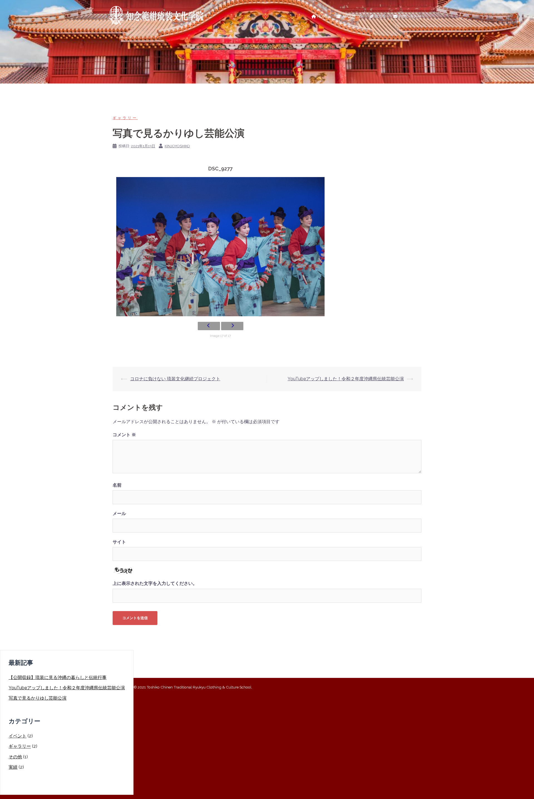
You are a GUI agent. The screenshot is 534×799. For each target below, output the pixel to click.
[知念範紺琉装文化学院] (158, 16)
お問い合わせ (409, 16)
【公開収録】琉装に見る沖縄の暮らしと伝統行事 (58, 677)
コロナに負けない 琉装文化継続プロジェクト (175, 378)
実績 (13, 767)
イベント (17, 736)
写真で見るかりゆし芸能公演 (37, 698)
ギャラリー (125, 118)
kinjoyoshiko (177, 146)
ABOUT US (351, 16)
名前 (117, 485)
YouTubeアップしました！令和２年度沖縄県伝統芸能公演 (346, 378)
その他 (15, 756)
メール (119, 513)
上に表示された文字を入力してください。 (155, 583)
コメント (124, 434)
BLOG (379, 16)
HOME (322, 16)
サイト (119, 542)
